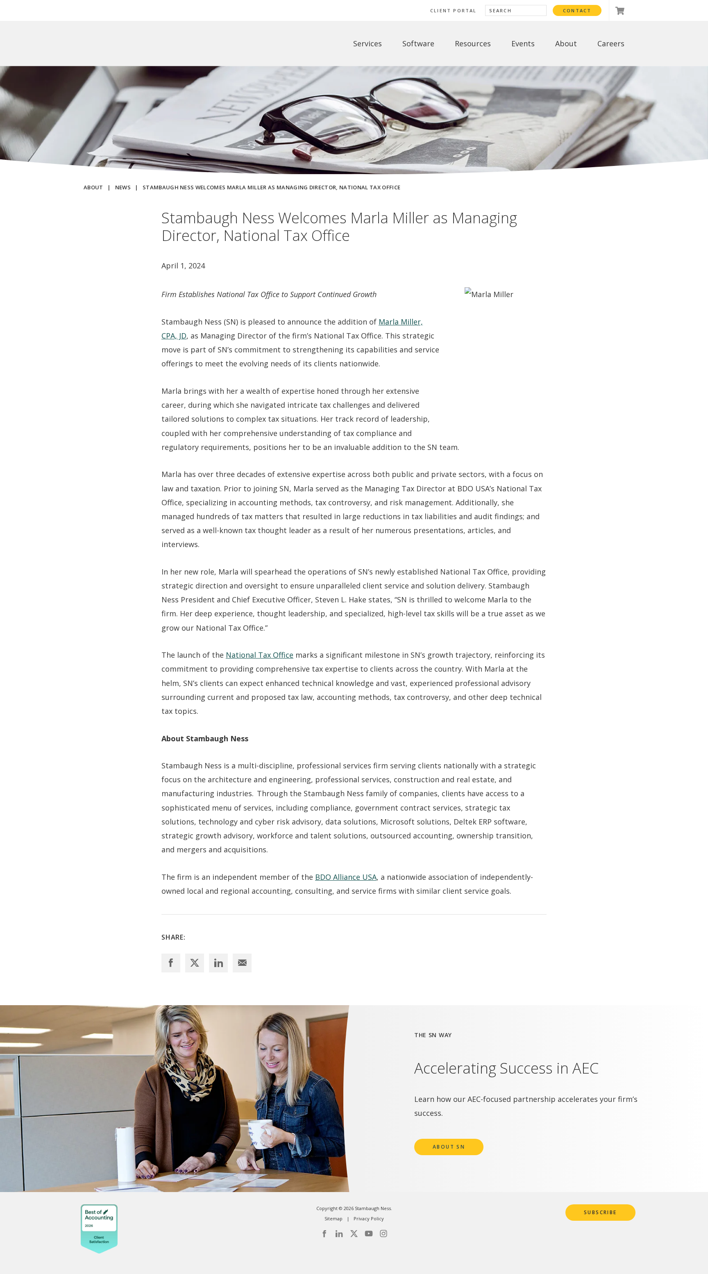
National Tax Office (259, 655)
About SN (449, 1146)
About (93, 187)
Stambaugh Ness (126, 43)
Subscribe (600, 1212)
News (123, 187)
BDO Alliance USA (346, 877)
